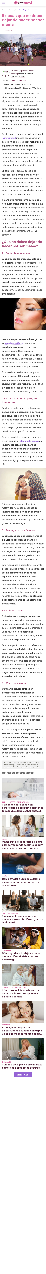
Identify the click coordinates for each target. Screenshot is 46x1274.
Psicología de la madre (28, 10)
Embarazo (6, 1062)
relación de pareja (29, 441)
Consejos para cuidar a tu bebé (16, 802)
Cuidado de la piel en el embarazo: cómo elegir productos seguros (22, 1066)
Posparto (6, 1025)
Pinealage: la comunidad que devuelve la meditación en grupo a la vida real (22, 919)
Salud (4, 10)
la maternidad (9, 138)
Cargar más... (23, 1075)
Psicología (13, 10)
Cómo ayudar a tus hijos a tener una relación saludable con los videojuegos (21, 956)
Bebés (4, 876)
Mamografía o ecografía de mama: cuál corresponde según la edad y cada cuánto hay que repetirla (22, 845)
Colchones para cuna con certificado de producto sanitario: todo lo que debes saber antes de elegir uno (22, 808)
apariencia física (14, 343)
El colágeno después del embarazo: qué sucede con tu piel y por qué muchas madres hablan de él (22, 1030)
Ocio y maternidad (10, 913)
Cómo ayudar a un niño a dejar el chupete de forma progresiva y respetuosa (21, 882)
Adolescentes (8, 951)
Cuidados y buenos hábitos (14, 988)
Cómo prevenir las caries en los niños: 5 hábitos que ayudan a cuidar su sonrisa (20, 993)
